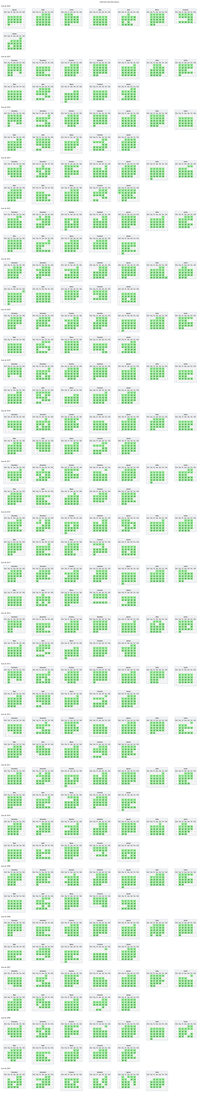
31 (49, 24)
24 (8, 24)
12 (14, 19)
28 (40, 24)
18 (11, 22)
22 (43, 22)
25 (74, 22)
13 (17, 19)
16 (46, 19)
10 (8, 19)
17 (8, 22)
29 (43, 24)
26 (77, 22)
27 (37, 24)
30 (46, 24)
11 (11, 19)
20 (17, 22)
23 (46, 22)
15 (43, 19)
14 (20, 19)
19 (14, 22)
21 (20, 22)
